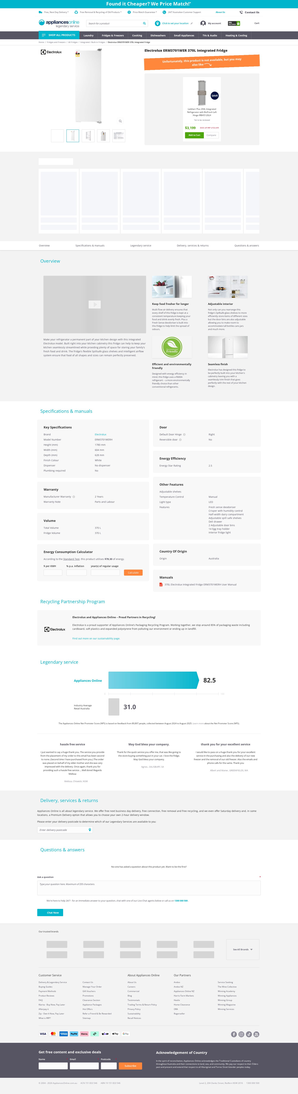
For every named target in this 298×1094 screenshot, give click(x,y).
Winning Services (226, 1009)
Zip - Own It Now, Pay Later (51, 1013)
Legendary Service (58, 982)
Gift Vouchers (89, 991)
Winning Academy (226, 991)
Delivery (43, 982)
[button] (210, 23)
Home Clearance (182, 1004)
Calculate (133, 572)
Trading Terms (135, 1004)
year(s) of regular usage (104, 566)
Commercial (133, 991)
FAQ (41, 1000)
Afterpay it (44, 1009)
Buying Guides (45, 986)
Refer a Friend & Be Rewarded (97, 1013)
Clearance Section (91, 1000)
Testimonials (134, 1000)
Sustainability (134, 1013)
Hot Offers (88, 1009)
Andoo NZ (178, 986)
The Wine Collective (227, 986)
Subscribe (130, 1065)
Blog (130, 995)
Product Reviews (46, 995)
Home (41, 42)
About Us (220, 12)
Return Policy (150, 1004)
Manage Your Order (92, 986)
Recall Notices (134, 1018)
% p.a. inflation (75, 566)
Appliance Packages (92, 1004)
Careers (131, 986)
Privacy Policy (134, 1009)
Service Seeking (225, 982)
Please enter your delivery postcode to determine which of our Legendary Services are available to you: (96, 821)
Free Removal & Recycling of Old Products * (101, 12)
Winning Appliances (227, 995)
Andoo (177, 982)
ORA (176, 1009)
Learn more (198, 723)
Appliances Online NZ (184, 991)
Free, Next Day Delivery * (56, 12)
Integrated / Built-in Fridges (92, 42)
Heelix (177, 1000)
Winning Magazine (227, 1004)
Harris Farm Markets (184, 995)
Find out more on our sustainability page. (96, 638)
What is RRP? (45, 1018)
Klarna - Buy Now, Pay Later (52, 1004)
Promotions (88, 995)
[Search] (144, 23)
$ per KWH (50, 566)
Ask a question (45, 877)
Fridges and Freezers (56, 42)
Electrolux (100, 434)
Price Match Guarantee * (145, 12)
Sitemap (87, 1018)
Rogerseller (179, 1013)
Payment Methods (47, 991)
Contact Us (88, 982)
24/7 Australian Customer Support (184, 12)
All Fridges (73, 42)
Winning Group (225, 1000)
